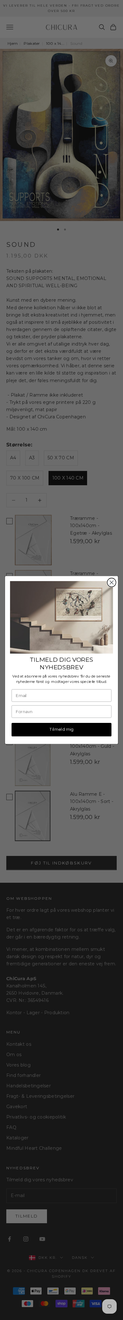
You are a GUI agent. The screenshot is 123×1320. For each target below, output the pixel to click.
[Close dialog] (111, 582)
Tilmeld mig (61, 729)
